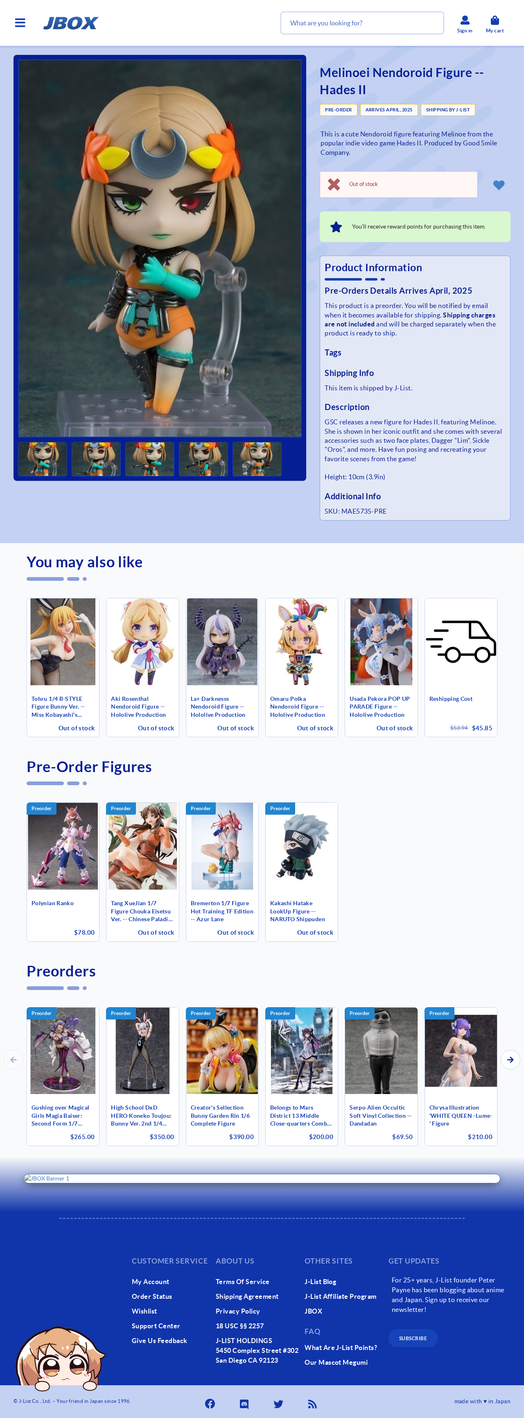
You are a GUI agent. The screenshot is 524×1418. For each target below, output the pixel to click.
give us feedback (159, 1340)
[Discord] (245, 1402)
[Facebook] (211, 1402)
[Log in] (499, 185)
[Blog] (313, 1402)
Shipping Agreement (247, 1296)
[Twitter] (279, 1402)
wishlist (144, 1311)
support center (156, 1326)
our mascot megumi (336, 1362)
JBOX (313, 1311)
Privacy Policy (238, 1311)
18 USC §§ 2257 (240, 1326)
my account (150, 1281)
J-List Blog (320, 1281)
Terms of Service (243, 1281)
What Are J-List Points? (341, 1347)
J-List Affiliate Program (341, 1296)
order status (152, 1296)
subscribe (413, 1338)
